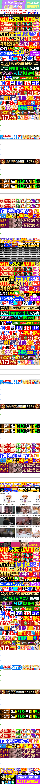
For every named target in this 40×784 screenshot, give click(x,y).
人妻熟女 (30, 250)
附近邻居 (10, 252)
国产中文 (10, 260)
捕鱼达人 (10, 254)
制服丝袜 (37, 250)
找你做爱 (23, 252)
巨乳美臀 (23, 250)
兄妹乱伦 (17, 260)
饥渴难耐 (17, 252)
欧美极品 (37, 248)
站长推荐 (3, 252)
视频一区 (3, 248)
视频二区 (3, 250)
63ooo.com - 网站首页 (9, 15)
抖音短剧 (10, 256)
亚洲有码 (30, 248)
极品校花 (30, 260)
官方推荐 (3, 254)
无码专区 (3, 258)
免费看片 (10, 258)
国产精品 (10, 248)
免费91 (17, 258)
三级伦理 (10, 250)
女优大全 (37, 256)
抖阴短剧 (37, 260)
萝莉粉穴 (37, 258)
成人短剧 (23, 260)
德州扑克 (23, 254)
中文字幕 (17, 250)
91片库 (31, 256)
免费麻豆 (30, 258)
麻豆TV (17, 256)
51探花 (24, 256)
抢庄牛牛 (17, 254)
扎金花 (37, 254)
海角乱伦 (23, 258)
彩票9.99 (30, 254)
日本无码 (23, 248)
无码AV (3, 256)
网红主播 (17, 248)
